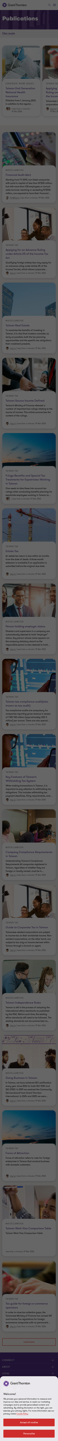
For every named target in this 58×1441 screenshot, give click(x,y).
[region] (29, 1408)
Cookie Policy (22, 1413)
